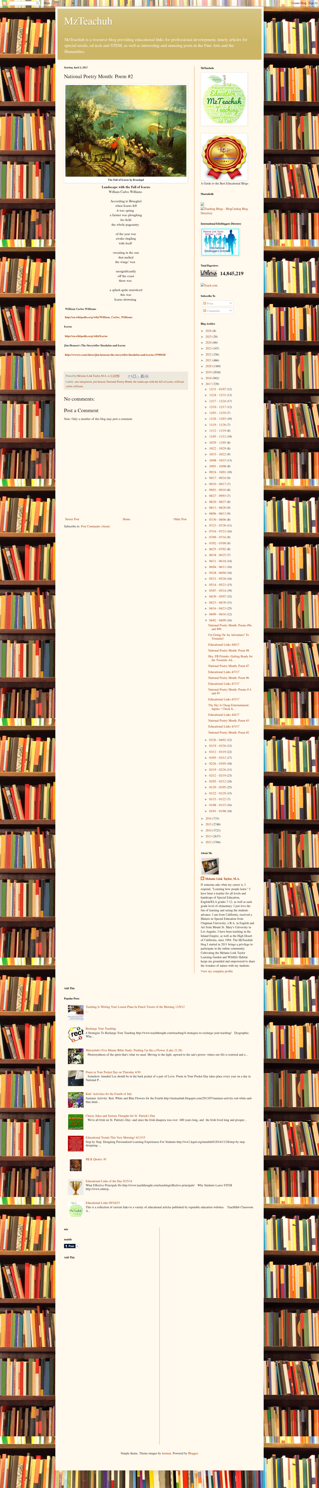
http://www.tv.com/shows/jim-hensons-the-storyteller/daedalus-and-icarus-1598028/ (115, 354)
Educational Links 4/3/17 (223, 726)
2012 (209, 842)
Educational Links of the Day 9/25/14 (109, 1181)
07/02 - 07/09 (218, 543)
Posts (209, 303)
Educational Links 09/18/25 (103, 1203)
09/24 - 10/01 (218, 472)
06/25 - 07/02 (218, 549)
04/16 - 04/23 (218, 608)
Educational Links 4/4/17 (223, 715)
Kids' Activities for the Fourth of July (109, 1094)
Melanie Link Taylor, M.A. (222, 879)
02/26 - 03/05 (218, 763)
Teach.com (210, 285)
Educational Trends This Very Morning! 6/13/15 (115, 1137)
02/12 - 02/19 (218, 775)
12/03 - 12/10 (218, 413)
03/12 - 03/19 (218, 752)
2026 (209, 331)
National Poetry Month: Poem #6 (228, 678)
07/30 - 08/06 (218, 519)
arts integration (83, 382)
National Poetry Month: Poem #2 (228, 732)
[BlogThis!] (134, 376)
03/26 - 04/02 (218, 740)
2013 (209, 836)
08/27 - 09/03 (218, 496)
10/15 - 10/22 (218, 454)
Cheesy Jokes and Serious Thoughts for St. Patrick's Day (120, 1116)
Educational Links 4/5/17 (223, 699)
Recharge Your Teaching (101, 1028)
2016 (209, 818)
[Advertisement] (96, 1293)
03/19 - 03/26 (218, 746)
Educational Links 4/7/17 (223, 672)
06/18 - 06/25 (218, 555)
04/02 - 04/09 (218, 620)
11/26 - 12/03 (218, 418)
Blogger (193, 1453)
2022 (209, 354)
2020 (209, 366)
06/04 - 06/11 (218, 567)
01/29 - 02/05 (218, 787)
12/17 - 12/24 (218, 401)
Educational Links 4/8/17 (223, 644)
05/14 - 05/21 (218, 585)
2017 (209, 384)
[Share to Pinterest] (147, 376)
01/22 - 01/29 (218, 793)
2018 (209, 378)
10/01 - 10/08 (218, 466)
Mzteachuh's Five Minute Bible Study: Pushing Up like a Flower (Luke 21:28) (134, 1050)
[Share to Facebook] (142, 376)
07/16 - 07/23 (218, 531)
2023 (209, 348)
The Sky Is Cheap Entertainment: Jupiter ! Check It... (228, 707)
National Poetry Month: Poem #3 (228, 720)
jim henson (99, 382)
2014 (209, 830)
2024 (209, 342)
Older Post (180, 519)
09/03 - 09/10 (218, 490)
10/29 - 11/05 (218, 442)
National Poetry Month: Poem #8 (228, 650)
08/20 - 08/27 (218, 502)
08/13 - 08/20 (218, 507)
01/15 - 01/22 (218, 799)
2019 (209, 372)
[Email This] (130, 376)
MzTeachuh (88, 20)
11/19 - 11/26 (218, 425)
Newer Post (72, 519)
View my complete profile (217, 971)
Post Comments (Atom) (95, 526)
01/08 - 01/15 (218, 805)
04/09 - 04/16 (218, 614)
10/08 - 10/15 (218, 460)
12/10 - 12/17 (218, 407)
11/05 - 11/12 (218, 436)
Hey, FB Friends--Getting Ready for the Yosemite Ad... (230, 658)
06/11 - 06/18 (218, 561)
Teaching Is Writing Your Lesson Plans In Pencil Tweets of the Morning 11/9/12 (135, 1007)
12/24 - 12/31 (218, 395)
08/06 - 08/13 (218, 513)
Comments (213, 311)
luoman (166, 1453)
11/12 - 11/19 (218, 430)
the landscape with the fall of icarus (153, 382)
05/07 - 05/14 (218, 590)
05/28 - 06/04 (218, 573)
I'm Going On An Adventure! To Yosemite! (228, 636)
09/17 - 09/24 (218, 478)
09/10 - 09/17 (218, 484)
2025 (209, 336)
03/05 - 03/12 (218, 758)
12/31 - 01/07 (218, 389)
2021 (209, 360)
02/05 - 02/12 (218, 781)
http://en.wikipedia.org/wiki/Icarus (86, 336)
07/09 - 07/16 (218, 537)
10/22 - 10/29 (218, 448)
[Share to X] (138, 376)
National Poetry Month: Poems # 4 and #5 (229, 691)
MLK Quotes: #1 (96, 1159)
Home (126, 519)
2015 (209, 824)
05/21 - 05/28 (218, 578)
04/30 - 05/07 (218, 596)
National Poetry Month (119, 382)
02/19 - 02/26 (218, 769)
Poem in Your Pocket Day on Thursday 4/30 (113, 1072)
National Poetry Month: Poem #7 (228, 666)
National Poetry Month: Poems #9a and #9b (230, 627)
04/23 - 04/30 (218, 602)
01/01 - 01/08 (218, 811)
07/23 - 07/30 (218, 525)
